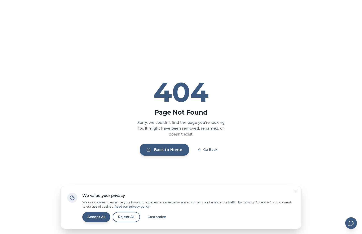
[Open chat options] (351, 223)
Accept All (96, 217)
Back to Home (168, 149)
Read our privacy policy (132, 206)
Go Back (210, 150)
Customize (156, 217)
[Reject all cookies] (296, 191)
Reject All (126, 217)
